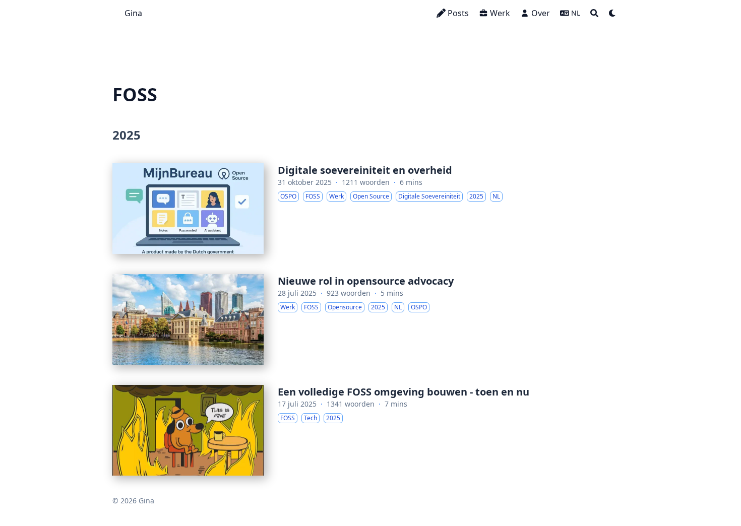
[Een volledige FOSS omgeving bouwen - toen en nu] (370, 430)
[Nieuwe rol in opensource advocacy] (370, 319)
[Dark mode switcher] (612, 13)
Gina (133, 13)
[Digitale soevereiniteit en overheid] (370, 208)
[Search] (594, 13)
